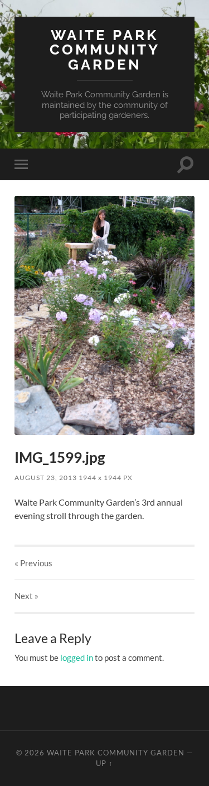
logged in (76, 657)
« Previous (33, 563)
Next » (26, 596)
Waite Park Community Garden (105, 49)
